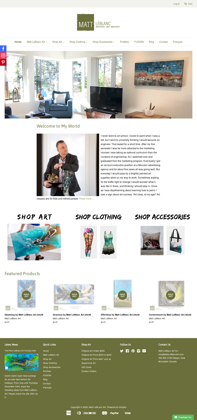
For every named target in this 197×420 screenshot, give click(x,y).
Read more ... (86, 198)
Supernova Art (89, 362)
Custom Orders (89, 371)
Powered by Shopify (116, 407)
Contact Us (184, 417)
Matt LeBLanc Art (97, 407)
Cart (190, 3)
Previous (11, 85)
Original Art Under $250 (93, 350)
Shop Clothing (77, 42)
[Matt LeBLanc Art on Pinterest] (133, 351)
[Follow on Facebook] (3, 48)
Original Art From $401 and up (96, 358)
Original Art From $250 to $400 (97, 354)
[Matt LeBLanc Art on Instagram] (138, 351)
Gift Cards (86, 367)
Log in (177, 3)
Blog (151, 42)
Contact (163, 42)
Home (18, 42)
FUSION (139, 42)
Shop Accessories (103, 42)
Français (177, 42)
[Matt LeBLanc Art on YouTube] (144, 351)
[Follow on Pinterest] (3, 62)
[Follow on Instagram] (3, 55)
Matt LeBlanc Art (36, 42)
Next (185, 85)
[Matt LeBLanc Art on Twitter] (121, 351)
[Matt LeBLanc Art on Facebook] (127, 351)
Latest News (11, 344)
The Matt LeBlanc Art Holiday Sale (20, 350)
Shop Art (57, 42)
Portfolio (124, 42)
